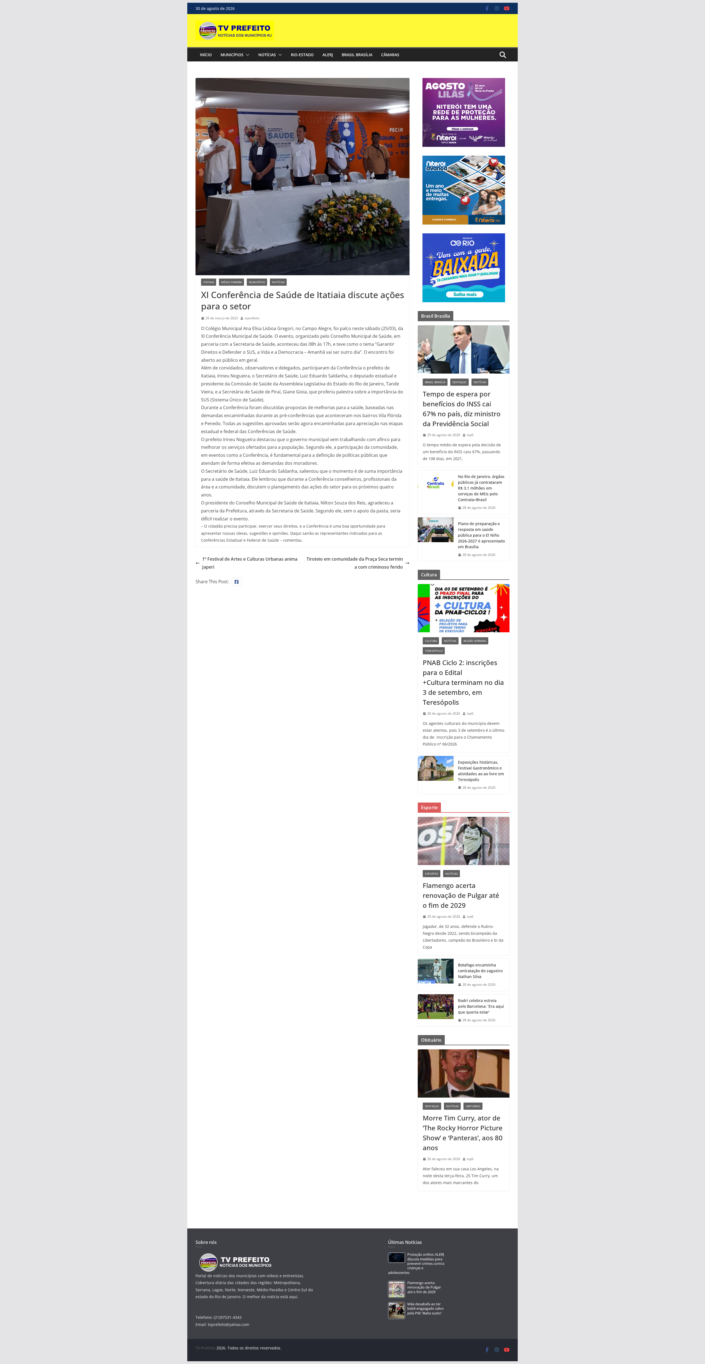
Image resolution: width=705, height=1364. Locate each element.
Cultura (431, 641)
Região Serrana (474, 641)
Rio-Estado (302, 54)
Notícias (267, 54)
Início (206, 54)
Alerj (327, 54)
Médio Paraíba (231, 282)
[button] (246, 55)
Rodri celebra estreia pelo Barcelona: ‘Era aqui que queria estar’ (481, 1006)
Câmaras (390, 54)
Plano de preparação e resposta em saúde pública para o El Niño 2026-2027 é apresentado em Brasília (481, 535)
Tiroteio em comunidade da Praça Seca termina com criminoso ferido (355, 563)
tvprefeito (252, 318)
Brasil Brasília (357, 54)
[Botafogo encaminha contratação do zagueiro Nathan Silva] (436, 975)
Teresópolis (434, 651)
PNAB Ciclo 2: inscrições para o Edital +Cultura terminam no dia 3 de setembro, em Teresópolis (463, 682)
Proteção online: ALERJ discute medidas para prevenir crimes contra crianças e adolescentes (416, 1263)
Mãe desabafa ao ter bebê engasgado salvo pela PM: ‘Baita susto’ (425, 1309)
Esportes (431, 874)
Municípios (232, 54)
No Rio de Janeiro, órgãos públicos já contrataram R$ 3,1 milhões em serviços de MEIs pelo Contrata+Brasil (481, 488)
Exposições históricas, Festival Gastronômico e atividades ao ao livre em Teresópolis (481, 771)
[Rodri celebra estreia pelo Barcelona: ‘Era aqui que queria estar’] (436, 1010)
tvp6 (470, 435)
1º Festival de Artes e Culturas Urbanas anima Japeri (249, 563)
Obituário (473, 1106)
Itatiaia (208, 282)
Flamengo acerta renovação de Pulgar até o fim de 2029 (461, 895)
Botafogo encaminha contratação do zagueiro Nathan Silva (480, 970)
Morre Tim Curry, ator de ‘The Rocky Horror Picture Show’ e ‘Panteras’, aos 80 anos (463, 1132)
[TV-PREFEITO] (235, 1255)
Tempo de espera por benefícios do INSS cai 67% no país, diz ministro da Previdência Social (462, 408)
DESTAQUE (459, 382)
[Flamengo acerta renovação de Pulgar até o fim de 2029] (463, 841)
